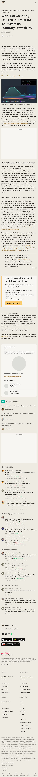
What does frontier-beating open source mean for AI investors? (17, 414)
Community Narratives (7, 711)
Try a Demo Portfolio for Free (13, 303)
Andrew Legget (9, 419)
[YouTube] (8, 634)
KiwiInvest (7, 572)
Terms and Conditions (7, 765)
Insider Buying (23, 683)
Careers (22, 714)
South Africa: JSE (5, 692)
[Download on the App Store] (6, 640)
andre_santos (8, 538)
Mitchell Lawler (9, 409)
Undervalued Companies (26, 676)
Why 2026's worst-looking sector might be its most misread (17, 424)
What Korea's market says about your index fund (18, 406)
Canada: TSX (4, 689)
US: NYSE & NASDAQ (7, 676)
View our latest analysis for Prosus (12, 76)
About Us (22, 705)
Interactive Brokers (24, 260)
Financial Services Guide (7, 763)
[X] (5, 634)
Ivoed (6, 490)
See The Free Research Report (12, 376)
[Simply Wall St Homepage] (3, 1)
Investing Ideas (5, 708)
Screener (3, 705)
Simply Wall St (9, 36)
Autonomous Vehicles (25, 689)
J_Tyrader (7, 528)
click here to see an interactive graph (16, 123)
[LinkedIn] (2, 634)
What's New (4, 717)
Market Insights (5, 714)
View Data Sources (6, 664)
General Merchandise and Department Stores (22, 10)
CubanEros (7, 563)
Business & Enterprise (25, 728)
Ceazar (6, 470)
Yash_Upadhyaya (9, 598)
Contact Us (22, 711)
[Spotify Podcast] (11, 634)
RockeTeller (7, 517)
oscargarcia (7, 552)
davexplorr (7, 588)
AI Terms (3, 770)
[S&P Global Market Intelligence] (6, 654)
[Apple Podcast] (14, 634)
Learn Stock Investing (25, 722)
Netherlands (4, 10)
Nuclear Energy (24, 686)
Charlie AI (22, 731)
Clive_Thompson (9, 501)
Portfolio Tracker (5, 701)
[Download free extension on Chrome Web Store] (10, 644)
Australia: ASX (5, 683)
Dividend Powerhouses (25, 680)
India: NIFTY (4, 686)
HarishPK (7, 481)
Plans (21, 701)
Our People (22, 708)
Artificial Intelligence (25, 692)
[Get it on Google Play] (19, 640)
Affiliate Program (24, 725)
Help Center (23, 719)
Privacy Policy (5, 768)
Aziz (6, 607)
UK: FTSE (3, 680)
